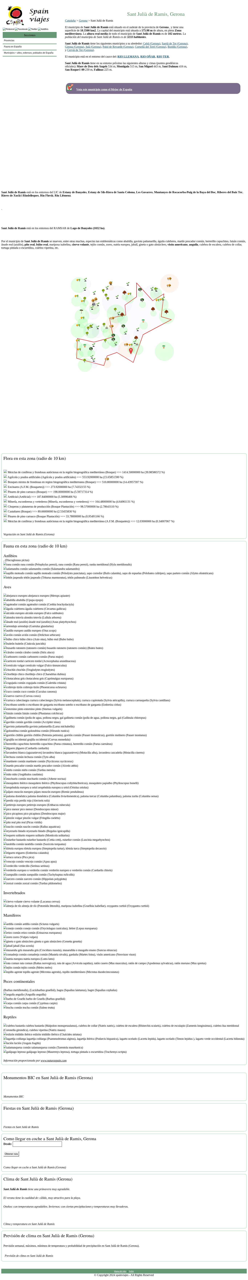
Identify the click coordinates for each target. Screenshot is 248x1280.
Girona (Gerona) (74, 46)
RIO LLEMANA (128, 56)
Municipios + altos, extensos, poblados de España (28, 53)
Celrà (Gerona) (151, 43)
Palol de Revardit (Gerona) (118, 46)
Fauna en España (13, 46)
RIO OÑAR (147, 56)
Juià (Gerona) (93, 46)
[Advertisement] (155, 3)
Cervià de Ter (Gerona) (80, 50)
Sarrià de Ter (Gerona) (175, 43)
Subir (131, 1271)
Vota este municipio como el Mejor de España (104, 89)
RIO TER (163, 56)
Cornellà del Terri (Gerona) (150, 46)
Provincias (9, 40)
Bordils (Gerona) (177, 46)
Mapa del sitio (120, 1271)
